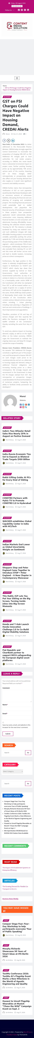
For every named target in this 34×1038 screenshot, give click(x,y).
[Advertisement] (17, 57)
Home (5, 86)
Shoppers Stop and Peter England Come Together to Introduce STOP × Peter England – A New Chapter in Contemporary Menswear (17, 572)
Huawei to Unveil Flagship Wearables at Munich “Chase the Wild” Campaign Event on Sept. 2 (17, 825)
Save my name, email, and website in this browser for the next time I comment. (16, 726)
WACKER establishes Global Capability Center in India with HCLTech (17, 523)
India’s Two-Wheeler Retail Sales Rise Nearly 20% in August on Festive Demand (16, 433)
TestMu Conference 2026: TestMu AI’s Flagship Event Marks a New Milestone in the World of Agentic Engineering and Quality (17, 978)
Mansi (8, 134)
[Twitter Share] (8, 140)
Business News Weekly (10, 899)
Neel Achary (10, 440)
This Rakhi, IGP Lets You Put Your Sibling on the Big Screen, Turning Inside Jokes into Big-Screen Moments (16, 601)
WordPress (27, 1032)
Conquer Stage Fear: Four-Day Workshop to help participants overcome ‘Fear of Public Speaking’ (16, 803)
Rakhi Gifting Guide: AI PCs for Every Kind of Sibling (17, 478)
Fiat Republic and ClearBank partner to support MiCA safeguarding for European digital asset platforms (17, 655)
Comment (6, 688)
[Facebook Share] (4, 140)
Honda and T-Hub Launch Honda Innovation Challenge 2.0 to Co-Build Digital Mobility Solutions (16, 628)
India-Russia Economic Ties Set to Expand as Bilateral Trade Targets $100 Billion (17, 456)
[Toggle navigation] (17, 78)
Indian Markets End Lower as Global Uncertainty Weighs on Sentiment (16, 547)
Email (5, 714)
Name (5, 705)
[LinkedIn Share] (13, 140)
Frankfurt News (12, 1035)
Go (28, 753)
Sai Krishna (9, 960)
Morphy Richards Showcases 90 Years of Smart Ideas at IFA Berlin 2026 (15, 952)
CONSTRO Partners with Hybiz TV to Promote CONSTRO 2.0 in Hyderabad (17, 500)
